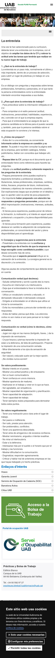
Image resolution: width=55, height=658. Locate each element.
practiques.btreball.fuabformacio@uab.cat (23, 585)
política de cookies (15, 627)
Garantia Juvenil (9, 476)
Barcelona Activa (9, 485)
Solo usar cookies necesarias (27, 634)
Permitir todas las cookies (26, 648)
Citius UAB (6, 490)
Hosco (4, 471)
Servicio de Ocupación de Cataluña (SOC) (21, 481)
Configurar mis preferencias (27, 641)
